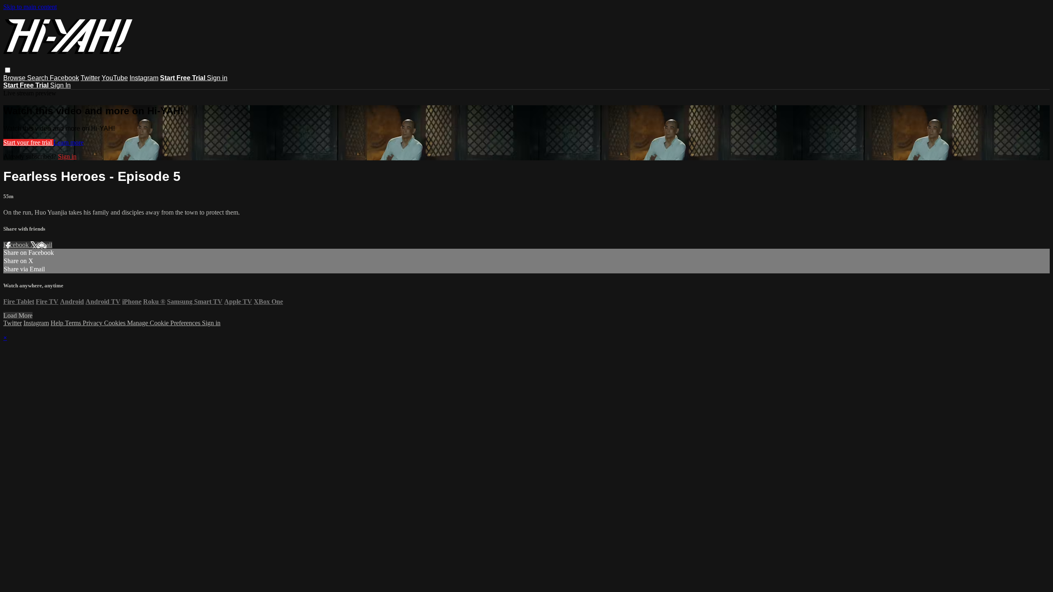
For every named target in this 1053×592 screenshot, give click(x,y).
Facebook (64, 77)
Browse (15, 77)
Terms (74, 322)
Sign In (60, 85)
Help (58, 322)
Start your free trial (28, 142)
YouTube (115, 77)
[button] (7, 70)
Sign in (217, 77)
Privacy (93, 322)
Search (38, 77)
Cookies (115, 322)
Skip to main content (30, 6)
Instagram (144, 77)
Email (44, 244)
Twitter (90, 77)
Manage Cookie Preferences (164, 322)
